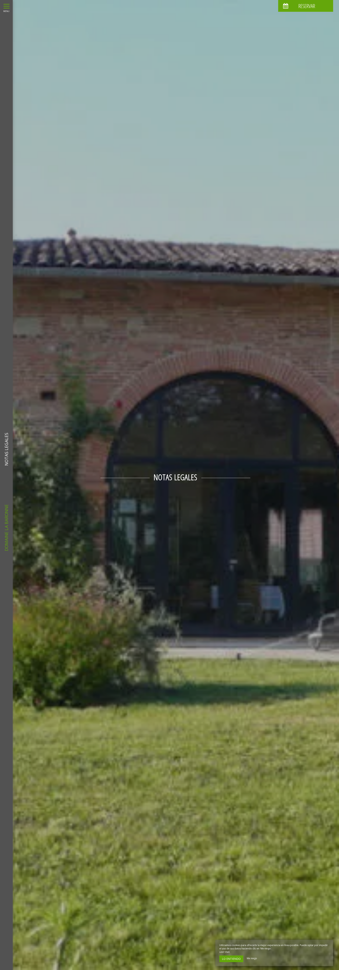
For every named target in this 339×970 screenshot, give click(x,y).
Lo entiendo (231, 959)
